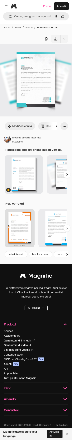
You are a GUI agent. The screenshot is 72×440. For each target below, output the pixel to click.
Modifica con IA (22, 126)
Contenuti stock (13, 354)
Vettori (29, 27)
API (6, 368)
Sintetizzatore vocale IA (18, 349)
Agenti (11, 364)
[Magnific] (36, 277)
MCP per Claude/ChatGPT (23, 359)
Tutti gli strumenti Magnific (20, 378)
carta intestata (16, 254)
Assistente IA (12, 335)
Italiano (36, 307)
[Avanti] (56, 126)
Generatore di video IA (17, 345)
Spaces (8, 331)
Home (7, 27)
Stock (18, 27)
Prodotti (10, 324)
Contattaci (12, 410)
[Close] (67, 434)
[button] (36, 308)
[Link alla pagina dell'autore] (7, 140)
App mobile (11, 373)
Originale (25, 51)
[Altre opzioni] (36, 39)
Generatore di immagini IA (19, 340)
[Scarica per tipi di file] (64, 39)
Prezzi (47, 6)
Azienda (10, 399)
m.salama (17, 141)
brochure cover (40, 254)
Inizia (7, 388)
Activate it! (54, 433)
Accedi (61, 6)
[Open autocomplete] (8, 16)
